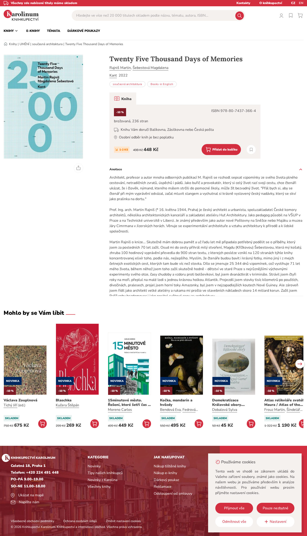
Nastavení (278, 521)
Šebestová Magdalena (150, 67)
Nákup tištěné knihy (170, 466)
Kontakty (243, 3)
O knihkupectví (270, 3)
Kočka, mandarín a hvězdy (176, 402)
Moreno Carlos (120, 409)
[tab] (122, 98)
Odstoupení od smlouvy (173, 493)
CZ (293, 3)
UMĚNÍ (24, 44)
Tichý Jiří (10, 405)
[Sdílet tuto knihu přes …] (78, 168)
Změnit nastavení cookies (123, 521)
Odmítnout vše (234, 521)
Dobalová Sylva (224, 409)
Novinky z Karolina (102, 479)
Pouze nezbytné (275, 508)
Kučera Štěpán (67, 405)
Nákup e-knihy (165, 472)
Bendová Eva (170, 409)
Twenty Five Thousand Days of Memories (94, 44)
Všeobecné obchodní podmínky (32, 521)
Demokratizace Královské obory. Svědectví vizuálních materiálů (230, 402)
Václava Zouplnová (20, 400)
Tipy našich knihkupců (105, 472)
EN (301, 3)
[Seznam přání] (291, 15)
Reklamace (162, 486)
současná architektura (47, 44)
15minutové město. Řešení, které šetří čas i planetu (128, 402)
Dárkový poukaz (166, 479)
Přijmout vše (234, 508)
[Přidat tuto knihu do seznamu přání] (251, 149)
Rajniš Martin (120, 67)
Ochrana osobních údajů (80, 521)
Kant (113, 75)
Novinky (94, 466)
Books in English (162, 84)
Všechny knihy (99, 486)
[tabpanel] (184, 132)
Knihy (13, 44)
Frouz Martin (274, 409)
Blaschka (63, 400)
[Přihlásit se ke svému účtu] (281, 15)
